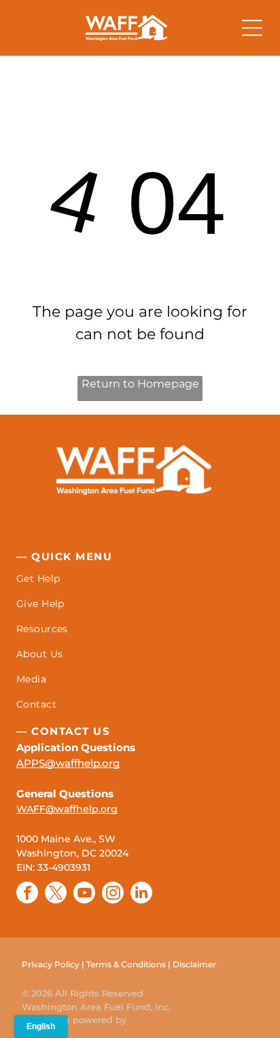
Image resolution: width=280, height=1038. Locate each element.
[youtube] (84, 894)
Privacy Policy (51, 964)
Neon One (152, 1019)
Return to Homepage (140, 383)
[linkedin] (141, 894)
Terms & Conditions (126, 964)
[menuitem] (140, 578)
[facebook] (27, 894)
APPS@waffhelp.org (68, 763)
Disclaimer (194, 964)
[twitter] (56, 894)
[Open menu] (252, 28)
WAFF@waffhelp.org (67, 809)
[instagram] (113, 894)
